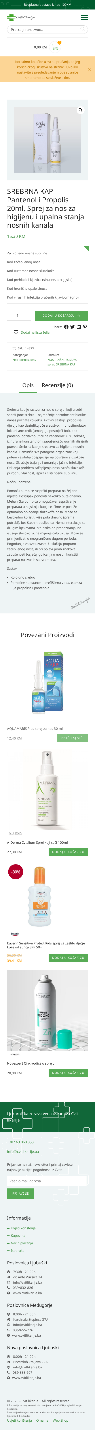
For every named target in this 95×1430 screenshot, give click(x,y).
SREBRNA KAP (66, 364)
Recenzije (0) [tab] (57, 385)
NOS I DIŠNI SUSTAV (62, 360)
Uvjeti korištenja (23, 1228)
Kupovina (18, 1235)
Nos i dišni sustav (24, 360)
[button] (81, 110)
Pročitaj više (72, 738)
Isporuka (17, 1250)
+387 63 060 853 (20, 1141)
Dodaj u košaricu (58, 316)
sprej (51, 364)
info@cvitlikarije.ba (23, 1151)
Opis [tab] (28, 385)
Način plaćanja (22, 1243)
